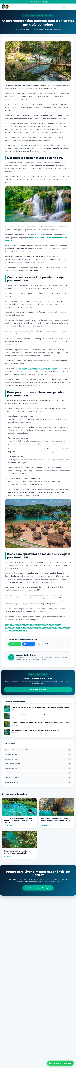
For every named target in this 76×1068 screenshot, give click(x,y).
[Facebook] (43, 1)
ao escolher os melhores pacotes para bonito (38, 369)
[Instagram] (46, 1)
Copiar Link (44, 644)
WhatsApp (16, 644)
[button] (64, 7)
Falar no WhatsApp (39, 689)
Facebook (29, 644)
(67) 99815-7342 (36, 1)
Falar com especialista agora (39, 888)
